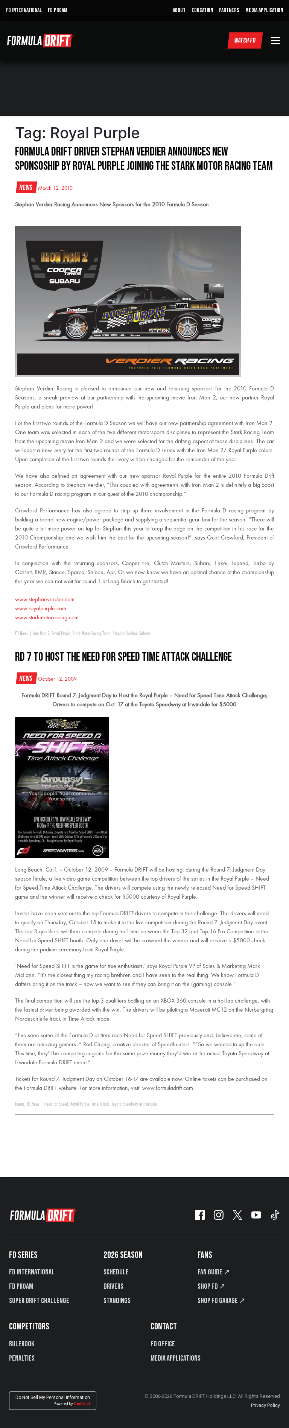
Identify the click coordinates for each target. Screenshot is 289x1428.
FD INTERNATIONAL (24, 10)
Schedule (116, 1272)
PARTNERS (229, 10)
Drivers (113, 1286)
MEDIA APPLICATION (264, 10)
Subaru (144, 633)
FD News (21, 633)
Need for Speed (56, 1104)
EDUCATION (202, 10)
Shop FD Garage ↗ (221, 1300)
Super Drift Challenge (39, 1300)
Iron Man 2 (41, 633)
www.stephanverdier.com (45, 600)
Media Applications (176, 1358)
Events (19, 1104)
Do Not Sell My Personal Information (52, 1400)
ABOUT (179, 10)
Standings (117, 1300)
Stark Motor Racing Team (92, 633)
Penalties (22, 1358)
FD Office (163, 1344)
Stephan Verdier (125, 633)
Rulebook (21, 1344)
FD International (32, 1272)
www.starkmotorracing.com (47, 618)
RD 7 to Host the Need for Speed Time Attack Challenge (123, 657)
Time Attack (100, 1104)
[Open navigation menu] (275, 40)
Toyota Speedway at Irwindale (134, 1104)
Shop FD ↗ (211, 1286)
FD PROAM (57, 10)
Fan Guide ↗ (214, 1272)
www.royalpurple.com (40, 609)
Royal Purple (61, 633)
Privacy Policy (265, 1405)
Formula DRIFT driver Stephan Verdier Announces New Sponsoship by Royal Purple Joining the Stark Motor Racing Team (144, 159)
